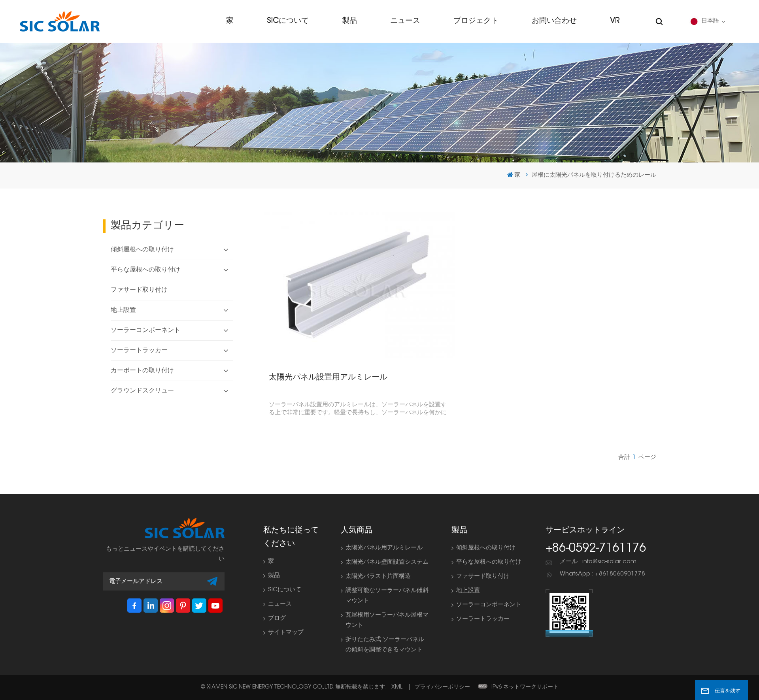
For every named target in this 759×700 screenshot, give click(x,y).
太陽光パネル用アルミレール (384, 548)
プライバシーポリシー (442, 687)
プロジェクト (475, 21)
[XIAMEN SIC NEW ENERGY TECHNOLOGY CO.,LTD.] (60, 21)
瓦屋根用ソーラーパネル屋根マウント (387, 620)
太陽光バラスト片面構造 (378, 576)
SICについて (288, 21)
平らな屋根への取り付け (145, 270)
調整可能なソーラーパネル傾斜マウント (387, 596)
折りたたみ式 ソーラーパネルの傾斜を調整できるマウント (385, 645)
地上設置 (123, 310)
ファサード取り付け (139, 290)
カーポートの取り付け (142, 371)
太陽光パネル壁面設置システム (387, 562)
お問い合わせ (554, 21)
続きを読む (355, 285)
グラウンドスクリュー (142, 391)
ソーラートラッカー (139, 350)
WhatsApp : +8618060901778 (602, 574)
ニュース (405, 21)
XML (396, 687)
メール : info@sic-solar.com (598, 562)
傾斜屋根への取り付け (142, 250)
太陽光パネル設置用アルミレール (328, 377)
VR (614, 21)
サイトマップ (286, 633)
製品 (349, 21)
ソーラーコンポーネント (145, 330)
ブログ (277, 618)
